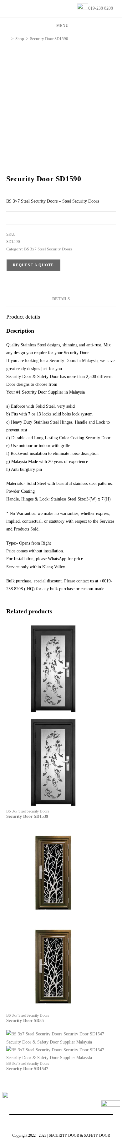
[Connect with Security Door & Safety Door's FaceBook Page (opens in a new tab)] (10, 1100)
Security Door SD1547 (27, 1068)
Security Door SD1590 (49, 38)
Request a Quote (33, 265)
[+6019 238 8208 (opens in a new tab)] (110, 1109)
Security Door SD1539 (27, 816)
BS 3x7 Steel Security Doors (48, 249)
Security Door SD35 (25, 1020)
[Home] (7, 38)
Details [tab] (61, 299)
